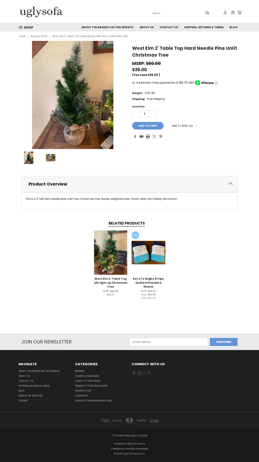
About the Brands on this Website (107, 27)
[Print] (148, 136)
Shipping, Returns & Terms (204, 27)
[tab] (129, 184)
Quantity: (138, 106)
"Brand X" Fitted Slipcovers (91, 385)
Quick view (111, 248)
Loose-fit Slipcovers (87, 380)
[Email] (141, 136)
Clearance (81, 395)
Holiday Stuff (83, 390)
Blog (233, 27)
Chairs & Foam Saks (87, 376)
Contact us (169, 27)
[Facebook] (135, 136)
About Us (147, 27)
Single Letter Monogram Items (93, 400)
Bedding (80, 371)
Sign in (23, 395)
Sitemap (23, 400)
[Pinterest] (161, 136)
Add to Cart (110, 255)
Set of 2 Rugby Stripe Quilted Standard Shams (148, 283)
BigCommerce (136, 443)
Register (37, 395)
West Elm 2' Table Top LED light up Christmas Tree (110, 283)
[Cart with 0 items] (239, 12)
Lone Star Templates (136, 448)
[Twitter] (154, 136)
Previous (249, 450)
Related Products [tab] (127, 223)
